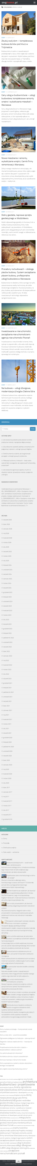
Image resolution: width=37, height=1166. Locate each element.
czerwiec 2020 (7, 765)
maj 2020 (6, 769)
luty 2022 (6, 674)
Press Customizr (27, 1164)
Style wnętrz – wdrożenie (11, 852)
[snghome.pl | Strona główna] (12, 2)
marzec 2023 (7, 615)
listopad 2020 (7, 742)
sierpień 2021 (7, 701)
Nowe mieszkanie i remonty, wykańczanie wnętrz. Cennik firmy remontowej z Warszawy (17, 161)
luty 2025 (6, 560)
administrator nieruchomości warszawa (9, 1079)
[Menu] (34, 2)
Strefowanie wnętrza (9, 848)
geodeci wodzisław (23, 1100)
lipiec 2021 (6, 706)
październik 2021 (8, 692)
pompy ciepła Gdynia (18, 1125)
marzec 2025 (7, 556)
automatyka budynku (7, 1087)
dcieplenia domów (20, 1095)
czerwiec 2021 (7, 710)
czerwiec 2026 (7, 529)
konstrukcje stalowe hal (15, 1110)
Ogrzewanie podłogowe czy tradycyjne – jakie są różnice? (17, 1038)
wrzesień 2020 (7, 751)
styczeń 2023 (7, 624)
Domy (3, 37)
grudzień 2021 (7, 683)
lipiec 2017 (6, 787)
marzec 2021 (7, 724)
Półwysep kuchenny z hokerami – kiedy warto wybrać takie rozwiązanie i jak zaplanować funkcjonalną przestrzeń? (18, 463)
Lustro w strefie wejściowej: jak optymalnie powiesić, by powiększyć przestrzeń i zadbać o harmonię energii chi (18, 938)
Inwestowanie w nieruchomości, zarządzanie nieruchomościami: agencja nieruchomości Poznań (16, 334)
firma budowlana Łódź (13, 1099)
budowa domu (16, 1089)
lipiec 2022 (6, 651)
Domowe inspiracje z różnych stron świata (13, 1060)
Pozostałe (6, 843)
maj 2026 (6, 533)
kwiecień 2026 (7, 538)
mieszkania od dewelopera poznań (11, 1115)
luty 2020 (6, 783)
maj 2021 (6, 715)
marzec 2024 (7, 583)
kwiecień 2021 (7, 719)
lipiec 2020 (6, 760)
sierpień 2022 (7, 647)
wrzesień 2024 (7, 570)
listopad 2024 (7, 565)
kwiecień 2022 (7, 665)
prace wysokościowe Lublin (6, 1128)
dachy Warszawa (10, 1095)
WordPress (14, 1164)
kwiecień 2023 (7, 610)
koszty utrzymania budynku (26, 1113)
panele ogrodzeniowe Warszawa (17, 1120)
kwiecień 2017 (7, 801)
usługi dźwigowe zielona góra (17, 1148)
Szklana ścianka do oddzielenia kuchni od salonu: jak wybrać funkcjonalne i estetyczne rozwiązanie (17, 954)
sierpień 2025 (7, 551)
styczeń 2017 (7, 815)
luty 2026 (6, 547)
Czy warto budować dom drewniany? (11, 1053)
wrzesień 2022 (7, 642)
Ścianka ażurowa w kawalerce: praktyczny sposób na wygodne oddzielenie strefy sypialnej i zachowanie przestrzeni (16, 1007)
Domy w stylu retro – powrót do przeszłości (13, 1035)
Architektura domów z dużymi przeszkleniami (14, 1056)
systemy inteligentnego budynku (15, 1138)
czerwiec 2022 (7, 656)
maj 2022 (6, 660)
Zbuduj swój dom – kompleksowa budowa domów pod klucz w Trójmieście (17, 44)
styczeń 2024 (7, 588)
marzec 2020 (7, 778)
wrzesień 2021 (7, 697)
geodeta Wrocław (7, 1103)
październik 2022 (8, 638)
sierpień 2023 (7, 606)
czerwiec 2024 (7, 579)
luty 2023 (6, 619)
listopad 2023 (7, 597)
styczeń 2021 (7, 733)
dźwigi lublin (17, 1098)
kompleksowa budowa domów (14, 1105)
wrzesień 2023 (7, 601)
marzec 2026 (7, 542)
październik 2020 (8, 747)
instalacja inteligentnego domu (24, 1103)
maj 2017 (6, 796)
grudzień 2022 (7, 629)
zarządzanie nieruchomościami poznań (12, 1152)
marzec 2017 (7, 806)
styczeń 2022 (7, 678)
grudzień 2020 (7, 737)
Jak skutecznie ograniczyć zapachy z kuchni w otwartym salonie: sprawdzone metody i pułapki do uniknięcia (17, 472)
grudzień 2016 (7, 819)
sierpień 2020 (7, 756)
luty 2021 (6, 728)
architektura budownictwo (13, 1082)
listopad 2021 (7, 688)
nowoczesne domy (14, 1118)
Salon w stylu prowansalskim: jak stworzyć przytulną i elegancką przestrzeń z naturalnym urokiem (18, 906)
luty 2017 (6, 810)
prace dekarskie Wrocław (28, 1125)
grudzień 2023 (7, 592)
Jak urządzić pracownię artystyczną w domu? (13, 1069)
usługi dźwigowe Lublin (15, 1146)
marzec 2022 (7, 669)
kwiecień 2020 (7, 774)
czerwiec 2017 (7, 792)
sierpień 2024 (7, 574)
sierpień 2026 (7, 520)
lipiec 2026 (6, 524)
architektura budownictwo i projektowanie (18, 1083)
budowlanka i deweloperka (18, 1092)
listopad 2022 (7, 633)
